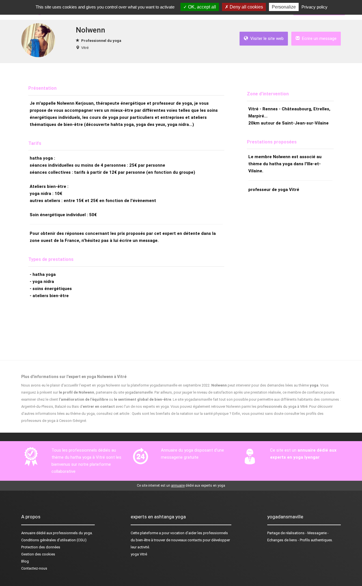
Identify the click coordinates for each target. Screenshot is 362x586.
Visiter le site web (266, 38)
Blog (25, 561)
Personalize (284, 7)
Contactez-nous (34, 568)
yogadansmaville (139, 392)
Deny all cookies (246, 7)
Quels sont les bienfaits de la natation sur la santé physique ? (181, 413)
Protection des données (40, 547)
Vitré (85, 48)
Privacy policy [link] (314, 7)
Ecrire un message (318, 38)
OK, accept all (201, 7)
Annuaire (28, 533)
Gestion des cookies (38, 554)
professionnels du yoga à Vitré (282, 406)
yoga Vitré (139, 554)
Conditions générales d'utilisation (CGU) (54, 540)
